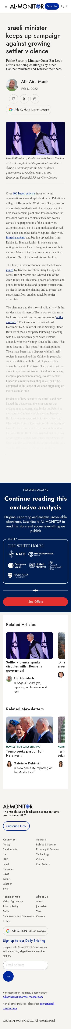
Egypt (6, 874)
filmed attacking (15, 237)
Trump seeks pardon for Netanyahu (24, 753)
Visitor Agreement (13, 901)
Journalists (41, 906)
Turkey (6, 844)
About (39, 901)
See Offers (35, 601)
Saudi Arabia (10, 849)
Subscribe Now (16, 826)
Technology (42, 854)
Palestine (7, 869)
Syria (6, 888)
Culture (40, 859)
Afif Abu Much (35, 81)
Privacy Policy (10, 906)
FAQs (6, 911)
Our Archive (43, 864)
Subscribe (52, 6)
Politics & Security (46, 844)
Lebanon (7, 884)
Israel (6, 864)
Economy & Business (47, 849)
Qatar (6, 879)
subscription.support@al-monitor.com (23, 997)
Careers (40, 916)
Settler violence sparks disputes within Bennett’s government (24, 666)
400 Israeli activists (24, 193)
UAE (5, 859)
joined (9, 270)
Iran (5, 854)
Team (39, 911)
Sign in (64, 6)
